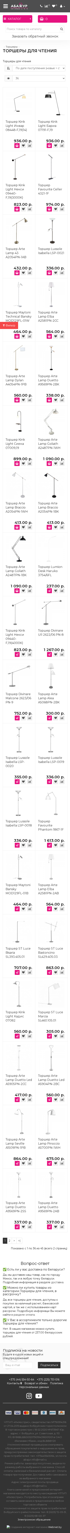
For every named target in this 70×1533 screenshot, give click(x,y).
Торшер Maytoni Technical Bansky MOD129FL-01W (19, 316)
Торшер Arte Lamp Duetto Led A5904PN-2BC (51, 1080)
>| (19, 1240)
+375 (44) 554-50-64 (21, 1379)
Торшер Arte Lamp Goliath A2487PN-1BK (16, 571)
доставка (57, 1282)
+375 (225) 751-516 (48, 1379)
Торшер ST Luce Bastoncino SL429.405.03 (50, 953)
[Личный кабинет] (63, 6)
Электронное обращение (34, 1519)
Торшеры (12, 46)
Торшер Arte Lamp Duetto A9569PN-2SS (16, 1207)
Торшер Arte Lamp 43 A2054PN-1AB (16, 253)
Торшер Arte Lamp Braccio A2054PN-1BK (48, 507)
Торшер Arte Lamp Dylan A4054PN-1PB (16, 380)
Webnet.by (55, 1527)
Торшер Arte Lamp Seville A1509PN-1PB (16, 1143)
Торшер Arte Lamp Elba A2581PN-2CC (48, 316)
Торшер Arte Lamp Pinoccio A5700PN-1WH (49, 1143)
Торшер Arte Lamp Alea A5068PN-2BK (49, 698)
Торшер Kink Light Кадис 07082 (15, 1016)
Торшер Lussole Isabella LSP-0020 (18, 762)
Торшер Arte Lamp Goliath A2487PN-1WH (49, 444)
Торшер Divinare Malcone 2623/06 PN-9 (18, 698)
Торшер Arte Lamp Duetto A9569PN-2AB (48, 1207)
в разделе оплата (23, 1314)
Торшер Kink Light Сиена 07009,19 (15, 444)
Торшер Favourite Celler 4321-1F (50, 189)
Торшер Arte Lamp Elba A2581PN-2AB (48, 889)
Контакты (13, 1383)
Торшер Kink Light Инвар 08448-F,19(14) (16, 126)
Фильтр (10, 325)
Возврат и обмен (35, 1383)
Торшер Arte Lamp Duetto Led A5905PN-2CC (19, 1080)
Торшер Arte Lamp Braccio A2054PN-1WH (17, 507)
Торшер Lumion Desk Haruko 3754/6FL (50, 571)
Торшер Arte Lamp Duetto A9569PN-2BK (48, 380)
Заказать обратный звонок (35, 36)
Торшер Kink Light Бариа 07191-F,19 (47, 126)
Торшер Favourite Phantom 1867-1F (51, 825)
